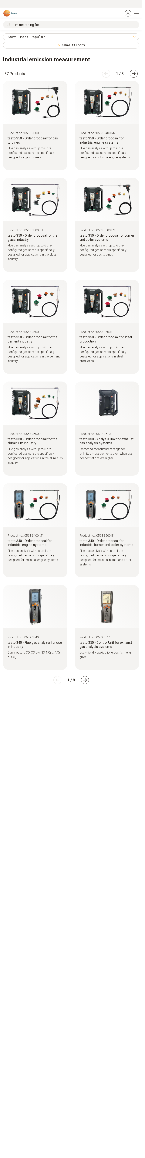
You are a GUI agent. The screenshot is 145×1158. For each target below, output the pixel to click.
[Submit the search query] (8, 24)
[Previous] (106, 74)
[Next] (134, 74)
